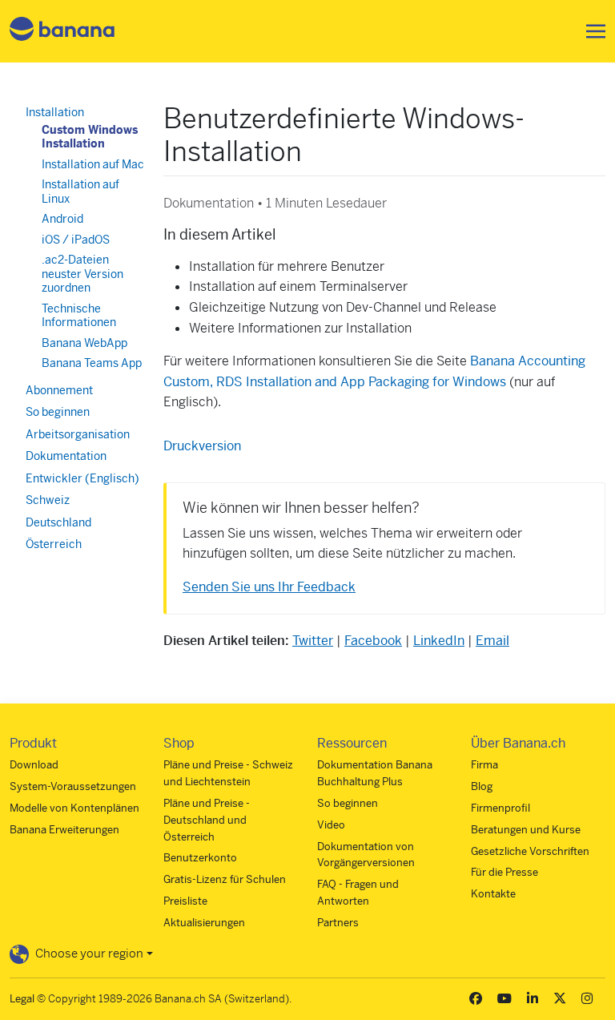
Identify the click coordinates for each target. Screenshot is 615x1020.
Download (34, 765)
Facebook (373, 640)
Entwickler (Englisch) (82, 478)
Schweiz (48, 500)
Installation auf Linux (80, 191)
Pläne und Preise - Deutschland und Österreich (206, 820)
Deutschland (58, 522)
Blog (481, 786)
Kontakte (493, 894)
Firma (484, 765)
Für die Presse (504, 872)
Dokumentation (66, 456)
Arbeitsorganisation (78, 434)
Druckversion (202, 445)
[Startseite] (62, 31)
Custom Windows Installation (90, 137)
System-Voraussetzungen (73, 786)
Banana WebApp (84, 343)
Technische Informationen (79, 315)
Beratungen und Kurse (526, 830)
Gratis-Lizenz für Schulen (224, 879)
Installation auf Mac (93, 164)
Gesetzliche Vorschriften (530, 851)
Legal (22, 999)
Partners (338, 922)
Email (492, 640)
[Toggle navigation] (591, 31)
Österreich (54, 544)
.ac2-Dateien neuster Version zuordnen (82, 273)
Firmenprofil (500, 808)
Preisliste (185, 901)
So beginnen (58, 412)
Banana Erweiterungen (64, 830)
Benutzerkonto (200, 858)
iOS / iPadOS (76, 239)
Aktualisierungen (204, 922)
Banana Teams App (92, 363)
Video (331, 825)
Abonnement (59, 390)
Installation (55, 112)
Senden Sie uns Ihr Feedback (269, 587)
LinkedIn (438, 640)
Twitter (312, 640)
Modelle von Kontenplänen (74, 808)
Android (62, 219)
